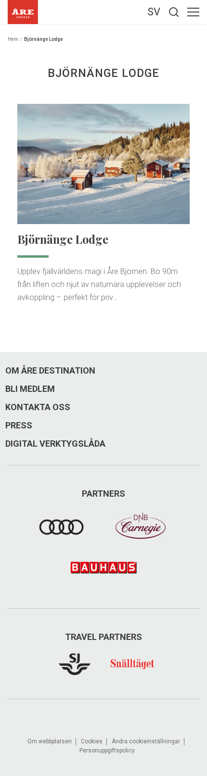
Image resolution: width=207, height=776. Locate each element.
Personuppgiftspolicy (107, 750)
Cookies (92, 741)
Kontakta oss (37, 407)
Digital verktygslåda (55, 443)
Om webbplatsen (49, 741)
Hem (13, 39)
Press (18, 425)
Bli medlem (30, 389)
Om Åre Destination (50, 370)
